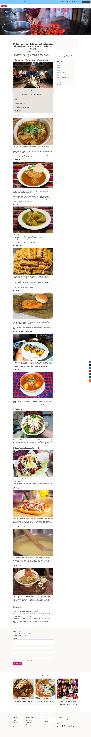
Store (56, 6)
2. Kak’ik (58, 65)
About (3, 1)
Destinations (67, 6)
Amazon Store (36, 1)
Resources (83, 6)
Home (61, 6)
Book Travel (29, 731)
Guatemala (33, 41)
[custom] (63, 2)
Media (24, 1)
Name (14, 646)
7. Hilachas (59, 74)
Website (14, 655)
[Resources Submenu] (87, 6)
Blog (8, 1)
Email (14, 650)
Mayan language (24, 602)
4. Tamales (59, 68)
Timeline (29, 1)
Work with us (14, 1)
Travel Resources (30, 729)
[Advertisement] (65, 93)
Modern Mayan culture (18, 201)
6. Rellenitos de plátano (61, 72)
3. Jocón (58, 67)
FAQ (20, 1)
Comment (15, 638)
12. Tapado (59, 82)
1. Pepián (58, 63)
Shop (27, 726)
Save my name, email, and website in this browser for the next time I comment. (32, 660)
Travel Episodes (75, 6)
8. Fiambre (59, 75)
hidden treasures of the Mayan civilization (39, 286)
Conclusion (59, 84)
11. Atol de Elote (60, 80)
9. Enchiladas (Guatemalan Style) (63, 77)
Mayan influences (26, 147)
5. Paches (58, 70)
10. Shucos (59, 79)
